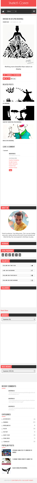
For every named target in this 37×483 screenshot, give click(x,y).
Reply (10, 170)
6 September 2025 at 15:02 (14, 155)
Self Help (5, 432)
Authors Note (6, 419)
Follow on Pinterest (10, 275)
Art (4, 75)
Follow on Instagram (10, 280)
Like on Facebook (9, 270)
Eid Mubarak (6, 103)
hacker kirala (13, 167)
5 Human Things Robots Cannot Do (22, 459)
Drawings (9, 75)
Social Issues (6, 438)
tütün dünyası (13, 164)
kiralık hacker (13, 162)
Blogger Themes (28, 480)
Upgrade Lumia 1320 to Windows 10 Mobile (22, 451)
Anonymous (11, 390)
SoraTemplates (16, 480)
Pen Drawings (17, 75)
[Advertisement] (18, 343)
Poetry (5, 428)
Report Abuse (4, 310)
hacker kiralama (14, 160)
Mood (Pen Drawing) (8, 140)
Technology (6, 441)
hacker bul (12, 166)
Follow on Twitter (9, 265)
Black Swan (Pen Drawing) (20, 468)
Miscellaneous (6, 425)
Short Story (6, 435)
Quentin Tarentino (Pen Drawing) (12, 122)
